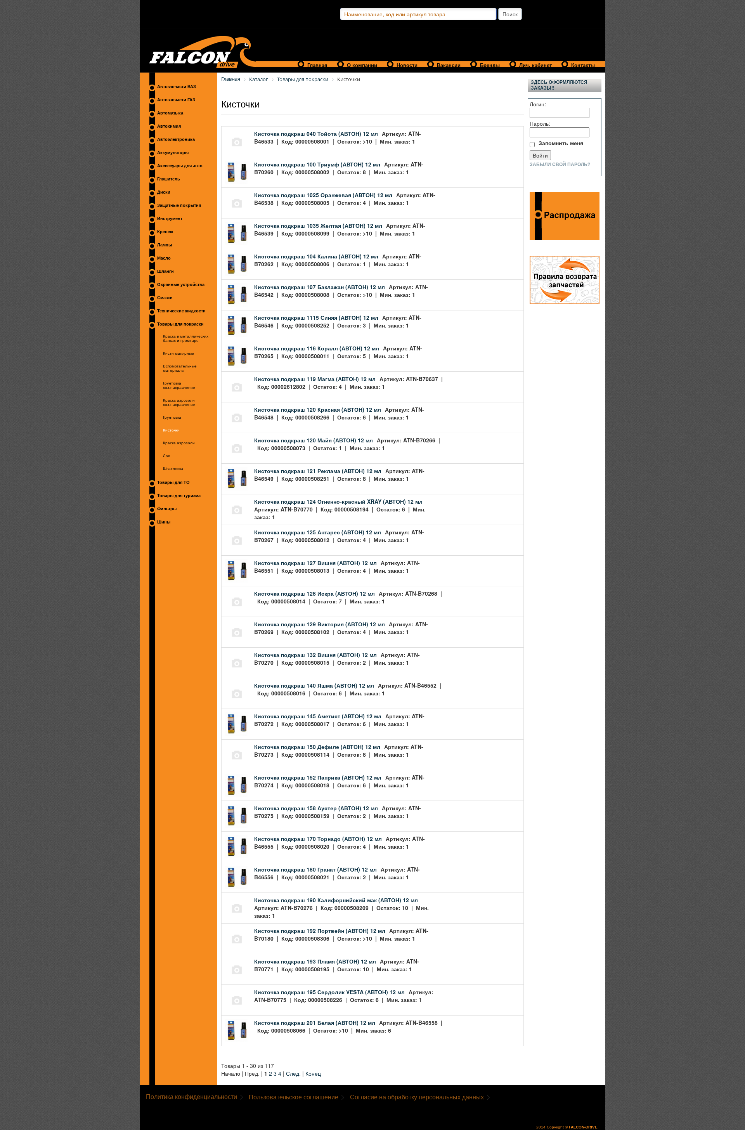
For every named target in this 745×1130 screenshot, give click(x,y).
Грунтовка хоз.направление (179, 385)
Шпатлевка (173, 468)
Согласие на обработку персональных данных (417, 1097)
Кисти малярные (178, 353)
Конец (313, 1073)
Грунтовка (172, 417)
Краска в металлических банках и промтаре (185, 338)
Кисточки (171, 430)
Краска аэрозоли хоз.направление (179, 402)
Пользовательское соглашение (293, 1097)
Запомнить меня (561, 143)
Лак (166, 456)
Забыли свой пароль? (560, 164)
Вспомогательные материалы (180, 368)
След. (293, 1073)
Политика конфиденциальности (191, 1097)
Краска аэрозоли (179, 443)
